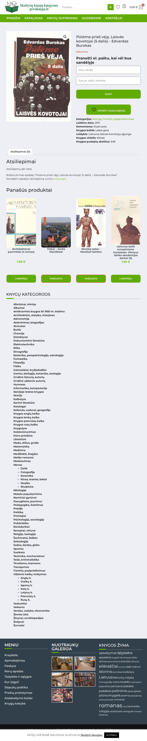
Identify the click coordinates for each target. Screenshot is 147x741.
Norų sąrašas (13, 671)
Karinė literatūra (24, 402)
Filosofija (19, 362)
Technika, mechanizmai (28, 556)
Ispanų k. (26, 585)
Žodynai (18, 621)
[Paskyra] (124, 6)
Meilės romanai (23, 457)
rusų (125, 706)
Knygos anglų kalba (26, 413)
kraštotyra (128, 672)
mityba (129, 677)
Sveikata (19, 552)
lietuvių (118, 677)
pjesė (130, 691)
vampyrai (128, 711)
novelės (125, 682)
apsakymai (108, 653)
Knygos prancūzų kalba (28, 421)
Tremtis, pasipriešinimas (118, 119)
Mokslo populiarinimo (27, 494)
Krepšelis (11, 655)
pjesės (137, 691)
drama (116, 661)
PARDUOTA (56, 278)
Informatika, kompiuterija (30, 388)
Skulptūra (27, 486)
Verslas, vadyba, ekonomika (31, 610)
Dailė (24, 468)
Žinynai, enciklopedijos (28, 618)
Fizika (17, 366)
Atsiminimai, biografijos (28, 322)
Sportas (18, 548)
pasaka (129, 686)
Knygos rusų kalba (25, 424)
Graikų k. (26, 581)
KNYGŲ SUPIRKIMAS (62, 18)
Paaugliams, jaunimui (27, 501)
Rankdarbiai (21, 526)
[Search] (111, 7)
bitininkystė (125, 658)
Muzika (25, 483)
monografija (105, 682)
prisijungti (59, 178)
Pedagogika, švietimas (28, 504)
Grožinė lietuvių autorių (28, 377)
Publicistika (21, 523)
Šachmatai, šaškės (25, 537)
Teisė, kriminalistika (26, 559)
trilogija (104, 711)
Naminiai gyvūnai (25, 497)
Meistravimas (22, 461)
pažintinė (119, 691)
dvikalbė (125, 661)
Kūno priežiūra (23, 435)
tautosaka (133, 706)
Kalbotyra (19, 399)
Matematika (21, 446)
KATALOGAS (34, 18)
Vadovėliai (20, 603)
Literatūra (19, 439)
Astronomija (21, 318)
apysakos (105, 657)
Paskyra (10, 666)
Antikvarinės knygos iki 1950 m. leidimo (39, 311)
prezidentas (136, 695)
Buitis (17, 329)
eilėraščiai (108, 666)
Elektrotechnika (23, 344)
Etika (16, 348)
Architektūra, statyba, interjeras (34, 315)
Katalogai (19, 406)
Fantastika (20, 358)
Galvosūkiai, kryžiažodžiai (29, 370)
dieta (109, 661)
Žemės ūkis (20, 614)
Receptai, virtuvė (24, 530)
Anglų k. (26, 578)
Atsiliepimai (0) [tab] (20, 151)
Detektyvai (20, 337)
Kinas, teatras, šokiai (34, 479)
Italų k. (25, 588)
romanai (119, 699)
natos (116, 682)
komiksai (117, 672)
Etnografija (20, 351)
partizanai (117, 686)
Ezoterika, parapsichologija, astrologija (38, 355)
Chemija (18, 333)
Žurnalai (18, 625)
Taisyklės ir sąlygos (18, 676)
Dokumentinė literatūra (29, 340)
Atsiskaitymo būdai (18, 698)
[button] (65, 37)
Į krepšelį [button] (21, 278)
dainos (103, 661)
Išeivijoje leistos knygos (28, 391)
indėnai (136, 666)
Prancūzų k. (28, 596)
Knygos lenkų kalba (26, 417)
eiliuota (135, 661)
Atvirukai (19, 326)
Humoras (19, 384)
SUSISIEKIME (91, 18)
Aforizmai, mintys (24, 304)
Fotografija (28, 472)
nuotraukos (135, 682)
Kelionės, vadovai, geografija (32, 410)
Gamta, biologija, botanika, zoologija (37, 373)
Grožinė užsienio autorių (29, 380)
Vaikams (19, 607)
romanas (110, 705)
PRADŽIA (13, 18)
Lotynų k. (27, 592)
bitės (134, 657)
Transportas (21, 567)
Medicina (19, 450)
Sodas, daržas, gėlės (26, 545)
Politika (18, 512)
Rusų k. (25, 599)
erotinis (122, 667)
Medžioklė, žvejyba (25, 453)
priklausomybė (106, 699)
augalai (115, 657)
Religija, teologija (24, 534)
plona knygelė (109, 695)
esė (128, 666)
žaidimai (103, 714)
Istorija (97, 119)
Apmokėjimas (14, 660)
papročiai (104, 686)
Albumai (19, 307)
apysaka (124, 652)
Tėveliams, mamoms (26, 563)
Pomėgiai (19, 515)
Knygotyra (20, 428)
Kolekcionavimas (24, 431)
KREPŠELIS (113, 18)
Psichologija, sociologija (28, 519)
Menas (17, 464)
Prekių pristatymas (18, 692)
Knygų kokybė (15, 703)
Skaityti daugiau (92, 735)
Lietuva (106, 677)
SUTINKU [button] (111, 735)
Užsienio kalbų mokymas (29, 574)
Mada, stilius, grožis (26, 442)
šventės (138, 711)
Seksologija (20, 541)
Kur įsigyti (11, 682)
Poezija (18, 508)
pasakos (105, 691)
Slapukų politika (16, 687)
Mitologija (19, 490)
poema (125, 695)
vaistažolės (116, 711)
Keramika (27, 475)
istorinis (105, 672)
